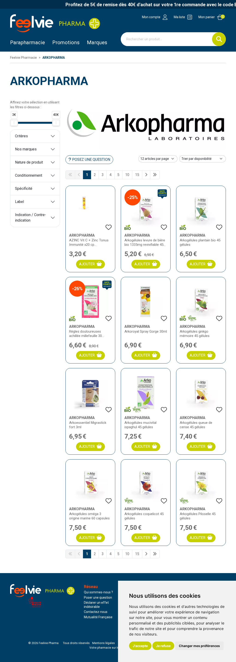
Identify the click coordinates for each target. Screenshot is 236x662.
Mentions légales (103, 643)
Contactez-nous (95, 612)
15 (137, 175)
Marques (97, 42)
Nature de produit (29, 162)
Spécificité (23, 188)
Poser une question (98, 597)
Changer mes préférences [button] (199, 646)
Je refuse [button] (163, 646)
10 (127, 175)
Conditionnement (28, 175)
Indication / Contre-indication (30, 218)
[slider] (14, 123)
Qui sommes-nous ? (98, 592)
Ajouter (87, 264)
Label (19, 201)
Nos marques (26, 149)
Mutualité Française (98, 617)
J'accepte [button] (140, 646)
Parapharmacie (27, 42)
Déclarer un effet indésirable (96, 605)
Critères (21, 136)
